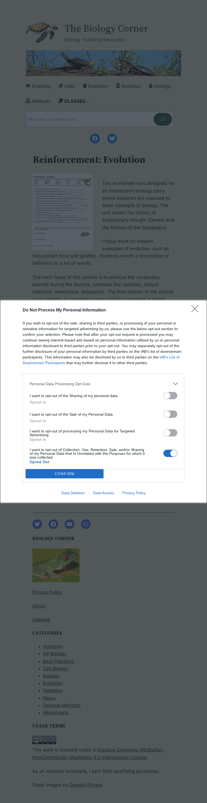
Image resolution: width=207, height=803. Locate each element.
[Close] (196, 310)
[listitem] (103, 384)
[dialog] (103, 401)
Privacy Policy (134, 493)
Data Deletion (73, 493)
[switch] (170, 395)
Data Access (103, 493)
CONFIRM (65, 474)
